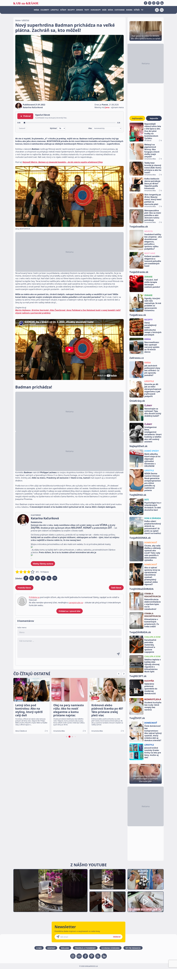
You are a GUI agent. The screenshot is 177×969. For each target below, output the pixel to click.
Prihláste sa (34, 597)
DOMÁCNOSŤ (150, 542)
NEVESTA (148, 231)
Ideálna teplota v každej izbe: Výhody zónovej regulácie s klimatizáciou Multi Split (152, 665)
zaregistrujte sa (76, 602)
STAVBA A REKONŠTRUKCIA (152, 595)
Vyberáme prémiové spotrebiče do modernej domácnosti (150, 689)
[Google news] (98, 956)
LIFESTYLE (55, 10)
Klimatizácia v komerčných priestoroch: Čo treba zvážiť (151, 623)
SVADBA (129, 10)
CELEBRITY (44, 10)
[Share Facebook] (25, 578)
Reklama (65, 948)
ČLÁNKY (148, 405)
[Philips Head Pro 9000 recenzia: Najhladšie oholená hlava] (145, 879)
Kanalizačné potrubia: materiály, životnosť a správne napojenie (150, 646)
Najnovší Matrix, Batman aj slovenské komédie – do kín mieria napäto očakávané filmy (63, 162)
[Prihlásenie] (157, 10)
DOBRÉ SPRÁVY (151, 451)
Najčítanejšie (137, 118)
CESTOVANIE (120, 10)
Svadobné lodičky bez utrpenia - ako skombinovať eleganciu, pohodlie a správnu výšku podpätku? (153, 241)
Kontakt (51, 948)
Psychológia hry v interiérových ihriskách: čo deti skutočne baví (152, 506)
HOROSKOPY (96, 10)
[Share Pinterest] (43, 578)
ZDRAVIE (79, 10)
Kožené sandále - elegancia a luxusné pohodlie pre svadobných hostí (152, 261)
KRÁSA (36, 10)
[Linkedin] (162, 3)
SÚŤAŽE (137, 10)
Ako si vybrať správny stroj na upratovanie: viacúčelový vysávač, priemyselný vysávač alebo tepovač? (152, 576)
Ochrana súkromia (110, 948)
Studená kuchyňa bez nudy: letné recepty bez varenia (152, 706)
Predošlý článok (24, 588)
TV (142, 10)
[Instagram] (153, 3)
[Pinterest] (158, 3)
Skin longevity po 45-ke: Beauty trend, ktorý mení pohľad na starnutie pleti (152, 199)
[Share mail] (54, 578)
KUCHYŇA (149, 681)
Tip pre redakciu (133, 948)
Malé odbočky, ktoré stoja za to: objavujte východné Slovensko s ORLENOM (152, 460)
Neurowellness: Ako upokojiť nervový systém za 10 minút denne (151, 347)
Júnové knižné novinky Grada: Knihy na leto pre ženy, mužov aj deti (152, 753)
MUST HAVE (149, 253)
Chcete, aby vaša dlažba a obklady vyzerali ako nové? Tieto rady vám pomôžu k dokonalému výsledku (152, 552)
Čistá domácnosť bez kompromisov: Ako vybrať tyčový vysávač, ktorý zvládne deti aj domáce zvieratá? (153, 733)
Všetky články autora (43, 563)
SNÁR (104, 10)
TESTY (86, 10)
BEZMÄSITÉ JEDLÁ (152, 699)
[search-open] (162, 10)
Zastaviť (22, 128)
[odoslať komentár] (118, 654)
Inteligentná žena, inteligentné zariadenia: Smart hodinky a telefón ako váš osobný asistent (153, 434)
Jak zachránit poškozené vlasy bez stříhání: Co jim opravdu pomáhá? (152, 370)
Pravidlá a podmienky (85, 948)
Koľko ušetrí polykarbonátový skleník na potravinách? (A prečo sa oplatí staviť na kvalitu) (152, 527)
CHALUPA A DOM (152, 637)
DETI (146, 499)
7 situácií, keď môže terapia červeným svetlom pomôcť (152, 283)
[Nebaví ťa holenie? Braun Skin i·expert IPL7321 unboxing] (107, 902)
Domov (18, 20)
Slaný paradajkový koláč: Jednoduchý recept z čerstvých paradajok (152, 328)
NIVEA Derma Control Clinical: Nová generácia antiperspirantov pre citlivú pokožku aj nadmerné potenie (152, 482)
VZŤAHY (63, 10)
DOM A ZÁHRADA (152, 518)
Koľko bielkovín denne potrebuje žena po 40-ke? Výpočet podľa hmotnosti (152, 184)
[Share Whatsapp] (31, 578)
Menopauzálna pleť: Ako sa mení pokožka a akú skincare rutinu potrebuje (152, 215)
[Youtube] (149, 3)
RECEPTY (71, 10)
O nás (39, 948)
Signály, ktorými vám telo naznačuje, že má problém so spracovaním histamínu (152, 304)
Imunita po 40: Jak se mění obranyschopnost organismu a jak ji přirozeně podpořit (152, 390)
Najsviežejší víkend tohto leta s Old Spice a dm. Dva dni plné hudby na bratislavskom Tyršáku (152, 131)
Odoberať (117, 937)
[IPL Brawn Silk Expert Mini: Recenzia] (145, 902)
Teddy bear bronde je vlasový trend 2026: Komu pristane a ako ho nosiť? (152, 168)
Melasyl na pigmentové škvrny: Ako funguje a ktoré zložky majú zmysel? (151, 150)
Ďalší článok (116, 588)
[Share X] (37, 578)
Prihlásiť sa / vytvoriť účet (69, 611)
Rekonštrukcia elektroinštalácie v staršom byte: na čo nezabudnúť (152, 604)
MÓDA (110, 10)
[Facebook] (145, 3)
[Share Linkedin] (49, 578)
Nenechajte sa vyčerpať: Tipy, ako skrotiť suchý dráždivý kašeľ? (152, 412)
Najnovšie (154, 118)
